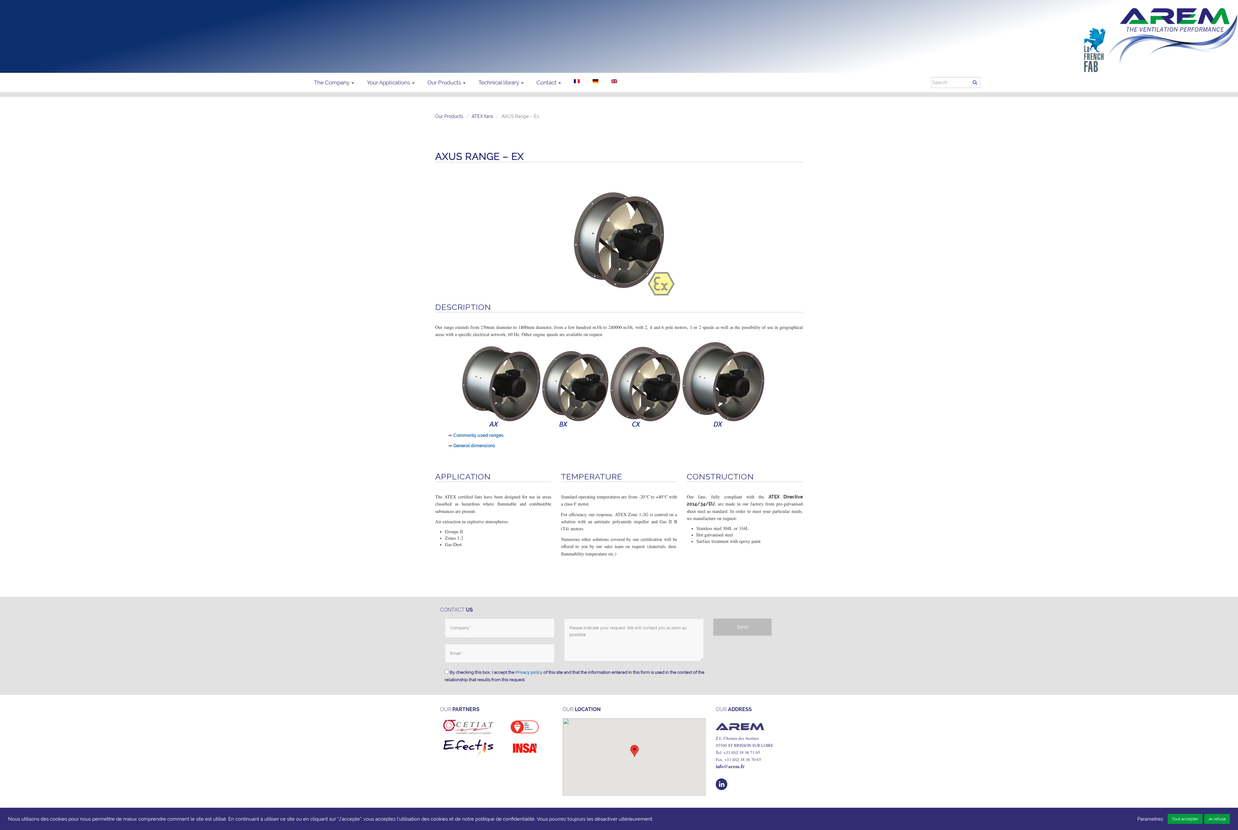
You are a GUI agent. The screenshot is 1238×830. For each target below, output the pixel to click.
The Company (332, 82)
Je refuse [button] (1217, 818)
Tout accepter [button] (1185, 818)
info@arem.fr (730, 766)
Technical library (499, 82)
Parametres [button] (1150, 819)
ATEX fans (482, 116)
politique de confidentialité (505, 819)
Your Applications (389, 82)
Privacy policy (529, 672)
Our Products (444, 82)
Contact (547, 82)
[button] (634, 751)
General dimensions (474, 445)
